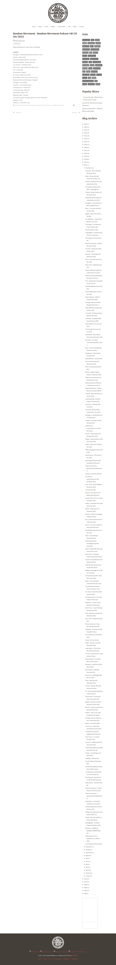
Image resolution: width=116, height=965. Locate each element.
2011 (85, 879)
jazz (84, 71)
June (87, 861)
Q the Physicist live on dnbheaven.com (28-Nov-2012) (92, 838)
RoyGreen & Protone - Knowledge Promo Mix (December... (92, 543)
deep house (86, 46)
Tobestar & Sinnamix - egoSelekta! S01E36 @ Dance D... (93, 796)
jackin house (97, 68)
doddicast (97, 46)
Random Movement (18, 47)
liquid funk (25, 105)
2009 (85, 884)
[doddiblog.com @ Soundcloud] (77, 951)
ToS (50, 959)
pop (89, 78)
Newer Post (18, 112)
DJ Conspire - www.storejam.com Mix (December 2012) (92, 479)
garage (92, 65)
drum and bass (18, 105)
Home (33, 26)
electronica (86, 59)
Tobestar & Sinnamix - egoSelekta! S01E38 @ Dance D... (93, 468)
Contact (81, 26)
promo (94, 78)
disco (91, 46)
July (87, 858)
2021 (85, 138)
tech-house (91, 84)
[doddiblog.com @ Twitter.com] (47, 951)
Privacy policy (58, 959)
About (74, 26)
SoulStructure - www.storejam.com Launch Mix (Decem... (93, 428)
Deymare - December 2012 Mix (93, 474)
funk (90, 62)
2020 (85, 141)
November (89, 847)
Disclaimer (66, 959)
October (88, 849)
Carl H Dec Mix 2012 (90, 490)
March (87, 870)
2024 (85, 130)
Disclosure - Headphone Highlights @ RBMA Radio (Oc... (93, 830)
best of (97, 40)
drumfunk (85, 52)
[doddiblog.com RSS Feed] (35, 951)
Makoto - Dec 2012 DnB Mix (92, 723)
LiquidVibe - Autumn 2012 (92, 758)
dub (91, 52)
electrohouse (91, 56)
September (89, 852)
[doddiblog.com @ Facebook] (61, 951)
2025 (85, 127)
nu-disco (99, 74)
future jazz (86, 65)
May (87, 864)
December (88, 168)
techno (98, 84)
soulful (85, 84)
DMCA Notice (75, 959)
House (40, 26)
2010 (85, 882)
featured (85, 62)
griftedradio (99, 65)
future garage (96, 62)
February (88, 873)
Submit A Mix (61, 26)
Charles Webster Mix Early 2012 (93, 844)
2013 (85, 162)
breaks (84, 43)
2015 (85, 156)
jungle (88, 71)
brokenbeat (91, 43)
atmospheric (86, 40)
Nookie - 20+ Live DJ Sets (92, 640)
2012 (85, 165)
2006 (85, 893)
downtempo (86, 49)
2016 (85, 153)
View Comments (60, 105)
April (87, 867)
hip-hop (85, 68)
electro (85, 56)
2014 (85, 159)
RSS (69, 26)
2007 (85, 890)
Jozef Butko (74, 955)
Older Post (74, 112)
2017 (85, 150)
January (88, 876)
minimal (93, 74)
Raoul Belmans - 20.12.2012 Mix (93, 358)
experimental (94, 59)
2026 (85, 124)
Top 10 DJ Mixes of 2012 (91, 230)
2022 (85, 136)
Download (17, 43)
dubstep (95, 52)
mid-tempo (86, 74)
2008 (85, 887)
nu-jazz (85, 78)
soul (96, 81)
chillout (98, 43)
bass (92, 40)
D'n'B (46, 26)
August (88, 855)
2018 (85, 147)
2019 (85, 144)
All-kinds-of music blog (58, 13)
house (90, 68)
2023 (85, 133)
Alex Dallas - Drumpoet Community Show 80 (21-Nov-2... (94, 342)
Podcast (53, 26)
